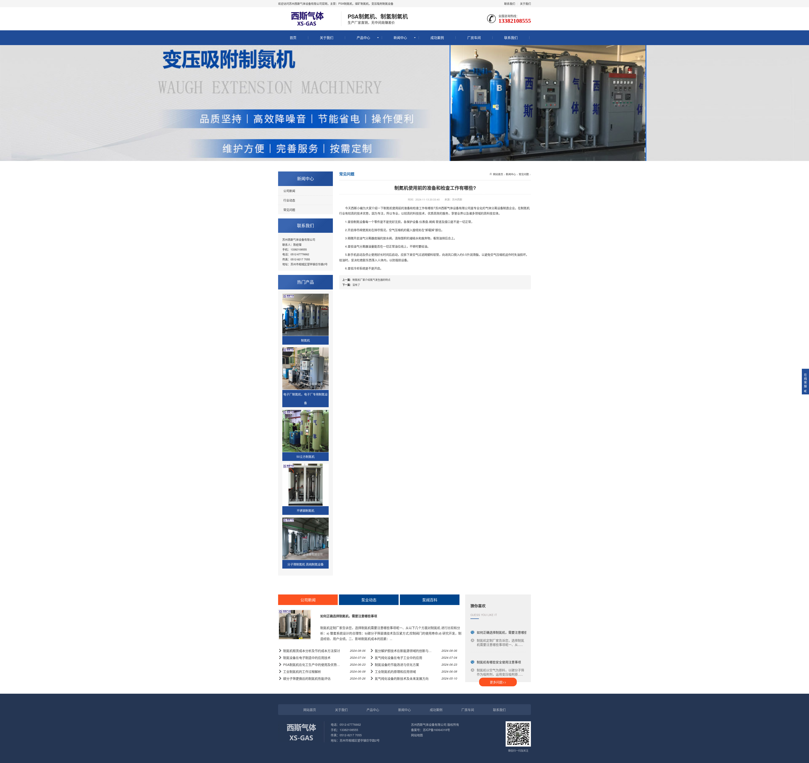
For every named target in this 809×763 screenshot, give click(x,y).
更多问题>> (498, 682)
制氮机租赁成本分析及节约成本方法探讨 (311, 650)
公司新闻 (289, 191)
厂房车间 (474, 37)
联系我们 (509, 3)
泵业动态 (368, 599)
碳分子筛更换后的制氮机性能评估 (307, 678)
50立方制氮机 (305, 456)
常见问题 (289, 209)
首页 (293, 37)
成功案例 (437, 37)
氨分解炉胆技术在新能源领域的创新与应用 (405, 650)
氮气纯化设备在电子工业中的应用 (398, 657)
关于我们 (525, 3)
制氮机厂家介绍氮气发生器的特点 (371, 279)
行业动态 (289, 200)
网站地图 (417, 735)
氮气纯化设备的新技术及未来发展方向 (402, 678)
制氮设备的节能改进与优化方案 (397, 664)
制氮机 (305, 340)
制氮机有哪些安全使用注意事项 (499, 656)
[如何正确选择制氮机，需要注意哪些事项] (295, 624)
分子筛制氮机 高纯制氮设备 (305, 564)
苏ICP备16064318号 (436, 730)
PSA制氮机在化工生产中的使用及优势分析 (313, 664)
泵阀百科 (429, 599)
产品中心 (363, 37)
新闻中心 (400, 37)
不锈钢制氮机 (305, 510)
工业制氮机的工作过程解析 (302, 671)
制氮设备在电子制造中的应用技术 (307, 657)
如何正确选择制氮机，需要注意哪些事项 (348, 616)
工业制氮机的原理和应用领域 (395, 671)
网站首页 (498, 174)
